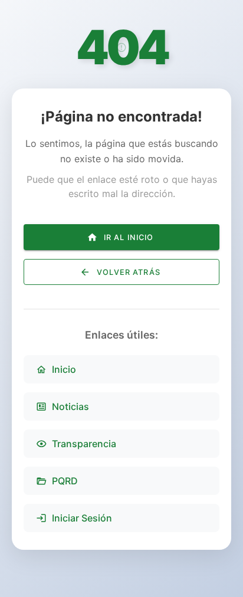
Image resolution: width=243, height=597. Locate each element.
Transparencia (84, 444)
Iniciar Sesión (82, 518)
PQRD (65, 481)
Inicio (64, 369)
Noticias (70, 406)
